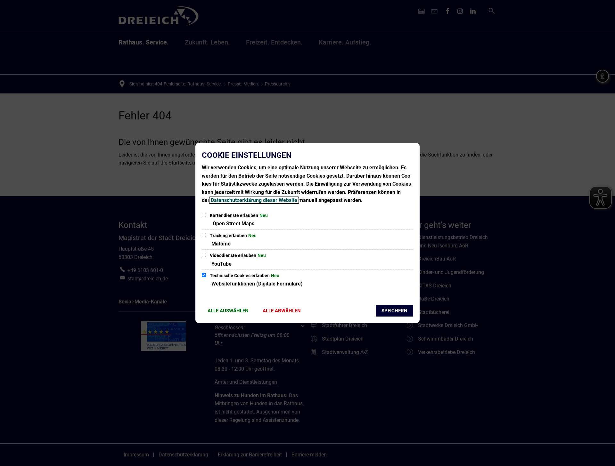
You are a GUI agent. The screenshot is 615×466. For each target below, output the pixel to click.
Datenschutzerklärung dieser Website (254, 200)
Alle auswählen (228, 311)
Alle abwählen (282, 311)
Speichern (394, 311)
